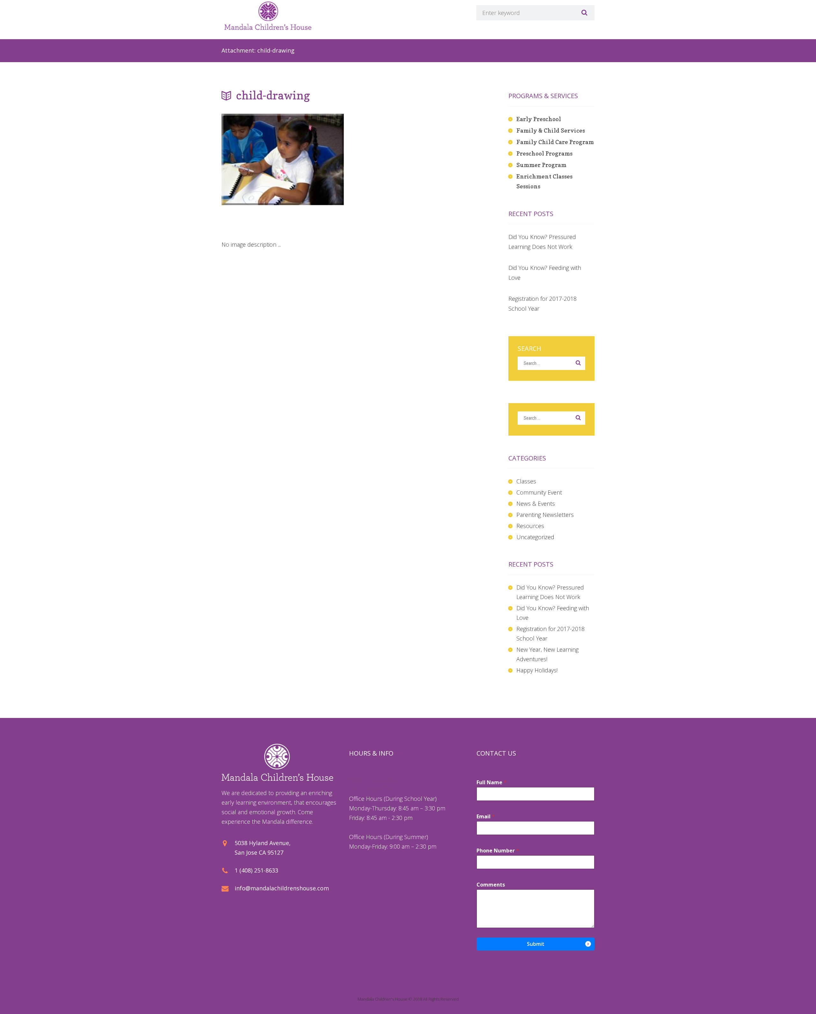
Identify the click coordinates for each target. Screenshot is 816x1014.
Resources (530, 526)
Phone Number (498, 851)
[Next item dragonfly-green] (252, 205)
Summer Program (541, 165)
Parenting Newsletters (545, 514)
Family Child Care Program (555, 142)
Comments (491, 885)
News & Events (535, 503)
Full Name (491, 782)
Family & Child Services (550, 130)
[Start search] (583, 12)
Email (486, 817)
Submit (535, 943)
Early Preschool (538, 119)
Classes (526, 481)
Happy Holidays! (536, 670)
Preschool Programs (544, 153)
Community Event (539, 492)
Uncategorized (535, 537)
